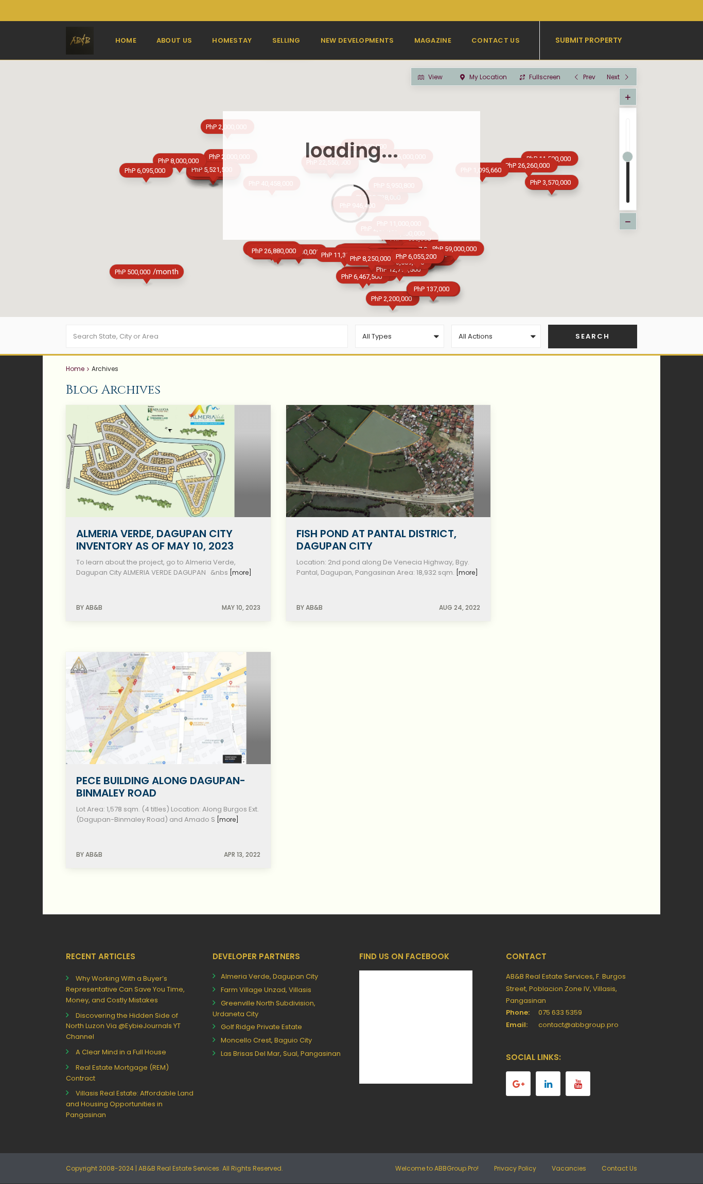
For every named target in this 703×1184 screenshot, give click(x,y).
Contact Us (495, 40)
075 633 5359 (560, 1012)
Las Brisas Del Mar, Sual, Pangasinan (281, 1053)
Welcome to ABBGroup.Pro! (437, 1168)
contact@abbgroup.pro (578, 1025)
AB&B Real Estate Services (178, 1168)
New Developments (357, 40)
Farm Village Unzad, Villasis (266, 990)
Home (125, 40)
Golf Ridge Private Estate (261, 1027)
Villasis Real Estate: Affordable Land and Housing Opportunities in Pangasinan (130, 1104)
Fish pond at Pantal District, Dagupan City (376, 539)
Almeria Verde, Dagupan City (269, 976)
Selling (286, 40)
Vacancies (569, 1168)
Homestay (232, 40)
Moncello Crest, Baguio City (266, 1040)
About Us (174, 40)
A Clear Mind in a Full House (121, 1052)
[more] (241, 572)
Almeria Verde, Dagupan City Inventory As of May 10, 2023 (155, 539)
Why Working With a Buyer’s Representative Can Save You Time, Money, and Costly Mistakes (125, 989)
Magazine (432, 40)
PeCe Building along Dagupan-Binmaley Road (160, 786)
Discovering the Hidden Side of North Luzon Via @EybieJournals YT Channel (123, 1026)
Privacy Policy (515, 1168)
